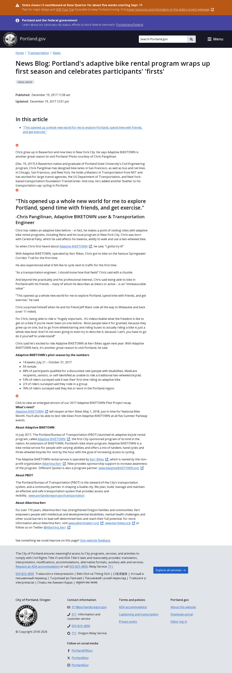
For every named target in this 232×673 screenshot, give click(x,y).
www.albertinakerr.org (83, 523)
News (57, 53)
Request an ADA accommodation (38, 567)
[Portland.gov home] (24, 39)
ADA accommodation (133, 607)
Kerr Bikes (97, 459)
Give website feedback (95, 540)
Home (20, 53)
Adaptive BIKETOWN (73, 246)
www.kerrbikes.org (118, 523)
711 (110, 567)
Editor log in (179, 622)
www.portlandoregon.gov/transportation (56, 496)
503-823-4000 (78, 567)
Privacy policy (128, 622)
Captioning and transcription (138, 614)
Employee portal (182, 614)
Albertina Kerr (51, 464)
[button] (215, 39)
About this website (183, 607)
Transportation (38, 53)
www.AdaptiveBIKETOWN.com (119, 468)
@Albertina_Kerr (55, 527)
